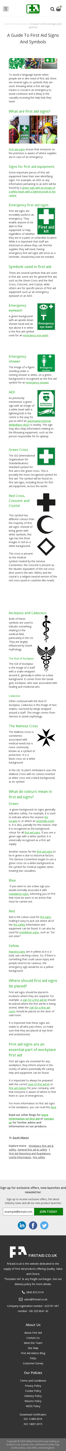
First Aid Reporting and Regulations (29, 1153)
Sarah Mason (20, 1137)
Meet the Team (33, 1343)
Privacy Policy (33, 1385)
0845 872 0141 (35, 1292)
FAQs (33, 1358)
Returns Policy (33, 1401)
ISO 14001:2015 (33, 1424)
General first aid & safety (32, 1149)
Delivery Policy (33, 1396)
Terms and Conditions (33, 1380)
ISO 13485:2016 (33, 1419)
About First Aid (33, 1332)
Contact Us (33, 1338)
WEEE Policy (33, 1406)
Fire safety (39, 1157)
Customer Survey (33, 1363)
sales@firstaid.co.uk (35, 1299)
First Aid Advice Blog (33, 1353)
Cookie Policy (33, 1391)
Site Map (33, 1348)
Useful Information (20, 1157)
